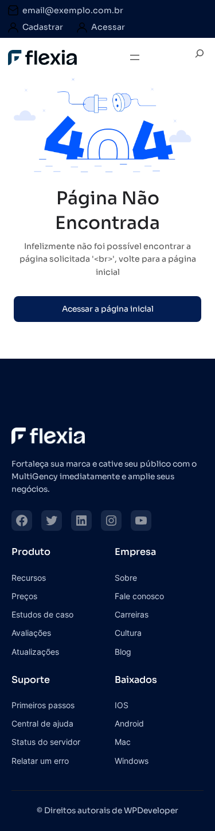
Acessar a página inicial (108, 309)
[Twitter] (51, 520)
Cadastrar (42, 27)
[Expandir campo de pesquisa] (199, 57)
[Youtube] (141, 520)
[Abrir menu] (135, 57)
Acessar (108, 27)
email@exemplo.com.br (72, 10)
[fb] (21, 520)
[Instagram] (111, 520)
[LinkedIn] (81, 520)
